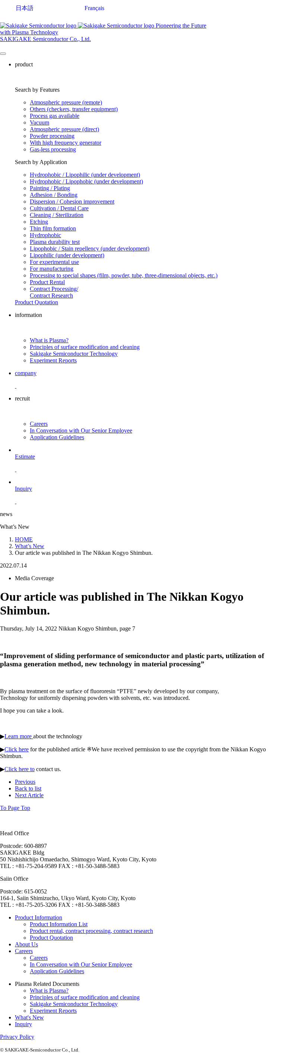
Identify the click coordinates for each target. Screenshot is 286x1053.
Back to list (28, 788)
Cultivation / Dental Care (59, 208)
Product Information (38, 917)
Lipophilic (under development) (67, 255)
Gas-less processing (53, 149)
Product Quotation (51, 937)
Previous (25, 782)
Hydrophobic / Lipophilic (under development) (85, 175)
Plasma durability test (55, 242)
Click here (16, 749)
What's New (29, 1017)
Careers (39, 424)
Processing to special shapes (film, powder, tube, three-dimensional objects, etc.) (123, 275)
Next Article (29, 795)
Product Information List (59, 924)
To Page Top (15, 808)
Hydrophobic (45, 235)
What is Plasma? (49, 340)
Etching (39, 222)
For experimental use (54, 262)
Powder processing (52, 136)
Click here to (19, 769)
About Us (26, 944)
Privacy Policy (17, 1037)
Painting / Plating (50, 188)
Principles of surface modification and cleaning (85, 347)
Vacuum (39, 122)
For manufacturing (51, 268)
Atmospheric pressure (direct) (64, 129)
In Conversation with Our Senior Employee (81, 430)
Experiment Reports (53, 360)
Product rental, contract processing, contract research (91, 931)
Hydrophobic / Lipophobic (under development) (86, 181)
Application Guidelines (57, 437)
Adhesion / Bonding (53, 195)
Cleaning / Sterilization (56, 215)
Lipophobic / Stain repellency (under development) (89, 248)
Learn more (18, 736)
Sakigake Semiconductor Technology (74, 354)
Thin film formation (53, 228)
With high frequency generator (65, 142)
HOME (24, 539)
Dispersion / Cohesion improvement (72, 201)
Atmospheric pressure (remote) (66, 102)
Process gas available (54, 116)
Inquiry (23, 1024)
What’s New (29, 546)
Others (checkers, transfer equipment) (74, 109)
